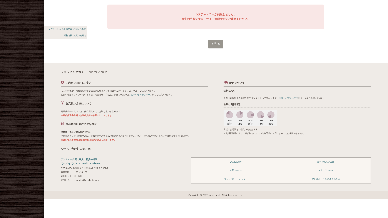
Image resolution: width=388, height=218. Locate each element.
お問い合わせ (79, 29)
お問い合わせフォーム (141, 94)
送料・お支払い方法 (288, 98)
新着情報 (68, 35)
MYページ (53, 29)
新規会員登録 (65, 29)
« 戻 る (215, 43)
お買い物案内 (79, 35)
